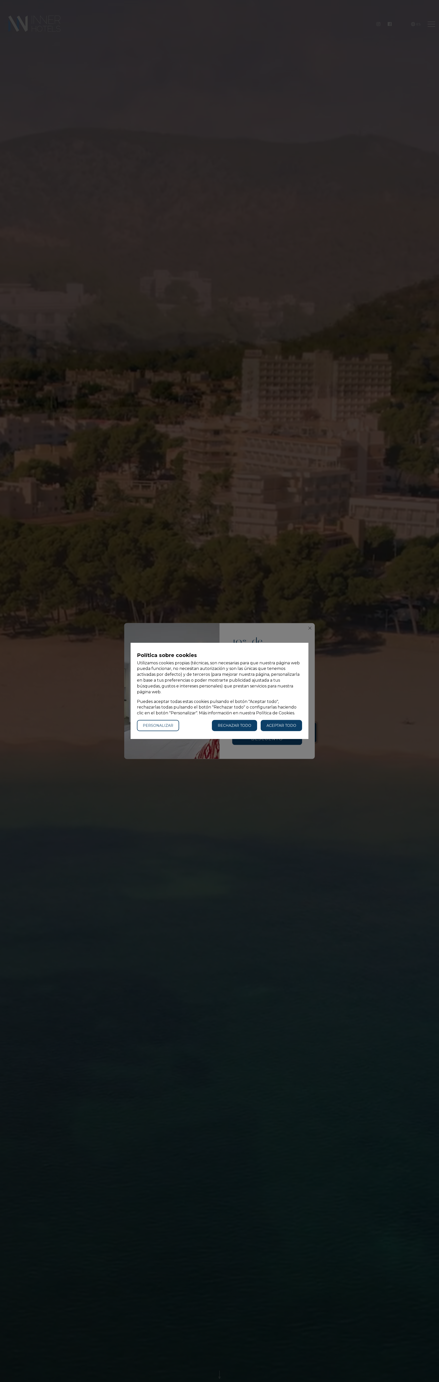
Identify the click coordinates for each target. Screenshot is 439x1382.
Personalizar (158, 725)
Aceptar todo (281, 725)
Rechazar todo (234, 725)
